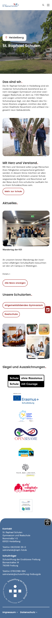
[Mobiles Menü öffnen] (48, 5)
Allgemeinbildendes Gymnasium (24, 305)
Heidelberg (16, 37)
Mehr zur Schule (13, 191)
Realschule (11, 314)
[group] (26, 243)
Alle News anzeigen (15, 282)
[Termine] (48, 309)
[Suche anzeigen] (43, 5)
